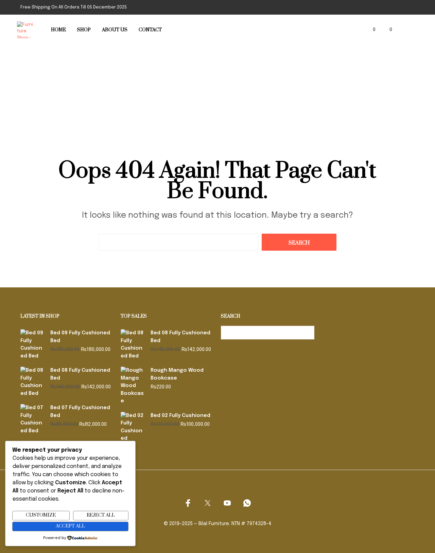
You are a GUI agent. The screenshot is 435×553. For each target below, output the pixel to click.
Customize (41, 515)
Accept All (70, 526)
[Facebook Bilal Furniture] (188, 503)
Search (307, 332)
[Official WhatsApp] (247, 503)
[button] (370, 30)
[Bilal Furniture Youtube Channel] (227, 503)
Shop (84, 30)
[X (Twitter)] (208, 503)
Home (58, 30)
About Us (114, 30)
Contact (150, 30)
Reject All (101, 515)
